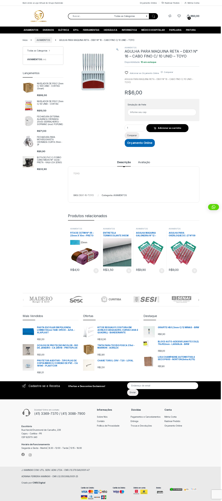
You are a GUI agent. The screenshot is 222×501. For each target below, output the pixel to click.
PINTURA (191, 30)
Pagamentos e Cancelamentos (145, 416)
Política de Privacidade (108, 425)
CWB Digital (38, 482)
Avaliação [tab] (144, 162)
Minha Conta (193, 3)
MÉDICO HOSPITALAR (153, 30)
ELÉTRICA (63, 30)
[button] (117, 49)
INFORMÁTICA (129, 30)
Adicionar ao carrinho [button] (94, 270)
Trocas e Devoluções (141, 425)
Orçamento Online (148, 3)
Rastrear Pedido (172, 3)
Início (25, 40)
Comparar (168, 72)
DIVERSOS (48, 30)
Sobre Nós (102, 416)
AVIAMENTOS (31, 30)
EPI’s (75, 30)
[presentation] (198, 300)
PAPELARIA (175, 30)
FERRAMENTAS (91, 30)
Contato (101, 421)
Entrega (134, 421)
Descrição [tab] (124, 162)
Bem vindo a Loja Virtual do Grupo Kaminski (43, 3)
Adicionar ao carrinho (169, 128)
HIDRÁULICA (110, 30)
